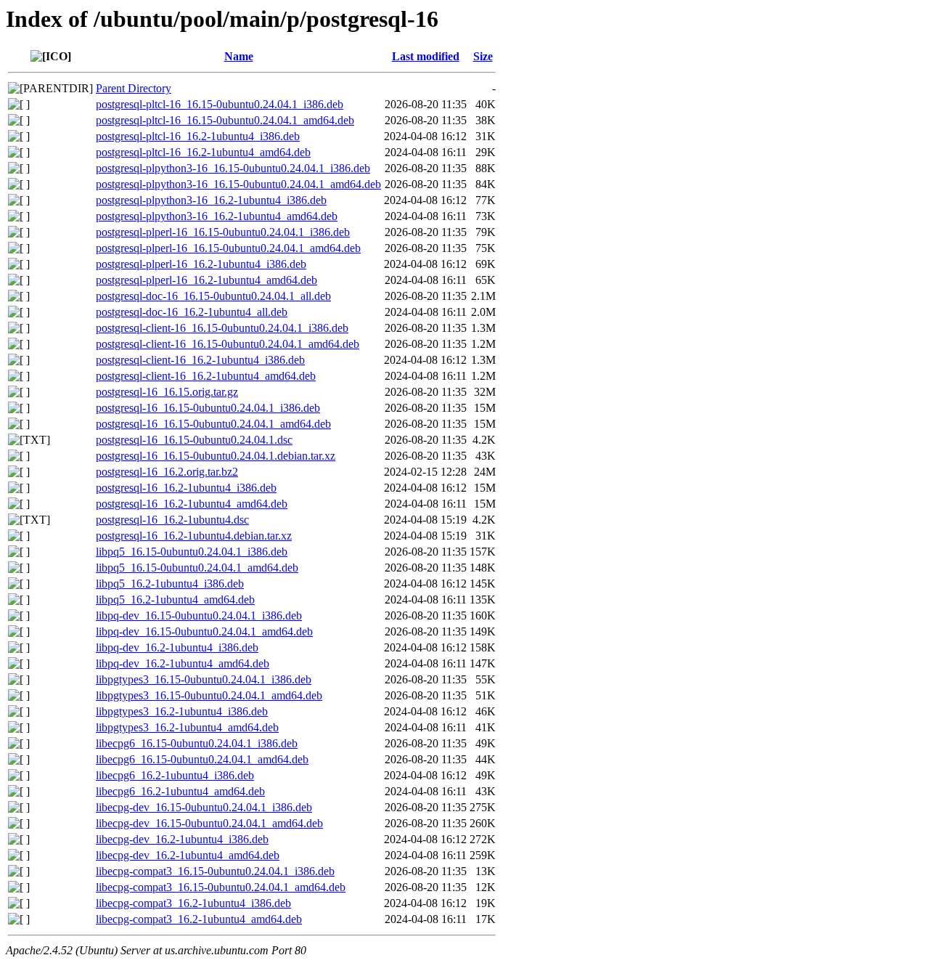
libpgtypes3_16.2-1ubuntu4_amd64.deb (187, 727)
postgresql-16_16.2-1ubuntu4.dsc (172, 519)
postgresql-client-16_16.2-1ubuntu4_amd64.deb (206, 376)
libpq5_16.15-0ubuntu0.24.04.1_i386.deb (191, 551)
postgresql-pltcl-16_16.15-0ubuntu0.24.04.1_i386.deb (219, 104)
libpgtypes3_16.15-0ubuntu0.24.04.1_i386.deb (203, 679)
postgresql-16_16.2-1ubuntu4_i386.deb (186, 488)
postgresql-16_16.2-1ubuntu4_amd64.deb (191, 503)
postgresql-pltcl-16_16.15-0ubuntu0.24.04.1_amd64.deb (225, 120)
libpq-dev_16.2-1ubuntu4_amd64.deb (182, 663)
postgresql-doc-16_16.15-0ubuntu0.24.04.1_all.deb (213, 296)
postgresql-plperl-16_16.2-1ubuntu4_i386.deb (201, 264)
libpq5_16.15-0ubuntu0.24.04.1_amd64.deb (197, 567)
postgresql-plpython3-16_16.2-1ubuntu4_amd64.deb (216, 216)
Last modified (425, 56)
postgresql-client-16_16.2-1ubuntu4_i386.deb (200, 360)
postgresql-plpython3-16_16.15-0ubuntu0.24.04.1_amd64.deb (238, 184)
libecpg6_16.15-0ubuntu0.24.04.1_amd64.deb (202, 759)
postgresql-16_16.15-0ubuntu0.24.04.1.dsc (194, 440)
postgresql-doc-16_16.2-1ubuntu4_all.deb (191, 312)
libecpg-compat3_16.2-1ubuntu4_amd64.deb (199, 919)
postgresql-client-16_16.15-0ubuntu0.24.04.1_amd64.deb (227, 344)
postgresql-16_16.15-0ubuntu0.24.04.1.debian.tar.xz (215, 456)
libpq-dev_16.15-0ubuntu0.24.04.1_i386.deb (199, 615)
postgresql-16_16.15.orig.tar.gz (167, 392)
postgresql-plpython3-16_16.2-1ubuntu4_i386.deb (211, 200)
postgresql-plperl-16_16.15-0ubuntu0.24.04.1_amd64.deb (228, 248)
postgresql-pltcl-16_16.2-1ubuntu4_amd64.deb (203, 152)
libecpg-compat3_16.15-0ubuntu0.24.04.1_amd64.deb (220, 887)
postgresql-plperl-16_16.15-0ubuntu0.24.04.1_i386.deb (223, 232)
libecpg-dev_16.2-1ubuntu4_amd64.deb (187, 855)
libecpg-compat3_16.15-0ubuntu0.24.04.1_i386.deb (215, 871)
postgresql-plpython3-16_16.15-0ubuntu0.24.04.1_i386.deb (233, 168)
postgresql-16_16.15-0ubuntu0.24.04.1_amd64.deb (213, 424)
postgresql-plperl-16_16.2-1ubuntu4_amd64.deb (206, 280)
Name (238, 56)
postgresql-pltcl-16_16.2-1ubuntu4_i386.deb (198, 136)
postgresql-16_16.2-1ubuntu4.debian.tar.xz (194, 535)
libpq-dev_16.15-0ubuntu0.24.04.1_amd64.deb (204, 631)
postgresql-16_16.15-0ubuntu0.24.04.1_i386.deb (208, 408)
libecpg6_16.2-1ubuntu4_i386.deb (175, 775)
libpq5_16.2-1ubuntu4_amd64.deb (175, 599)
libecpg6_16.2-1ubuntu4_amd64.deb (180, 791)
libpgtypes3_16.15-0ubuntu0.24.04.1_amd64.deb (209, 695)
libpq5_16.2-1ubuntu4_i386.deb (170, 583)
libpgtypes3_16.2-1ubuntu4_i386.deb (182, 711)
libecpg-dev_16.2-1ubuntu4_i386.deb (182, 839)
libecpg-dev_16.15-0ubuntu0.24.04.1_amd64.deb (209, 823)
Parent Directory (133, 88)
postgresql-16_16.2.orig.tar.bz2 (167, 472)
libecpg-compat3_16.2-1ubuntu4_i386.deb (193, 903)
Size (483, 56)
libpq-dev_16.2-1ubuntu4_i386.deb (177, 647)
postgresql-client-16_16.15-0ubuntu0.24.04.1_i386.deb (222, 328)
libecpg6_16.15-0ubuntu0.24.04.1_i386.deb (197, 743)
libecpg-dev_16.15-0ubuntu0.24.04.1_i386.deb (204, 807)
